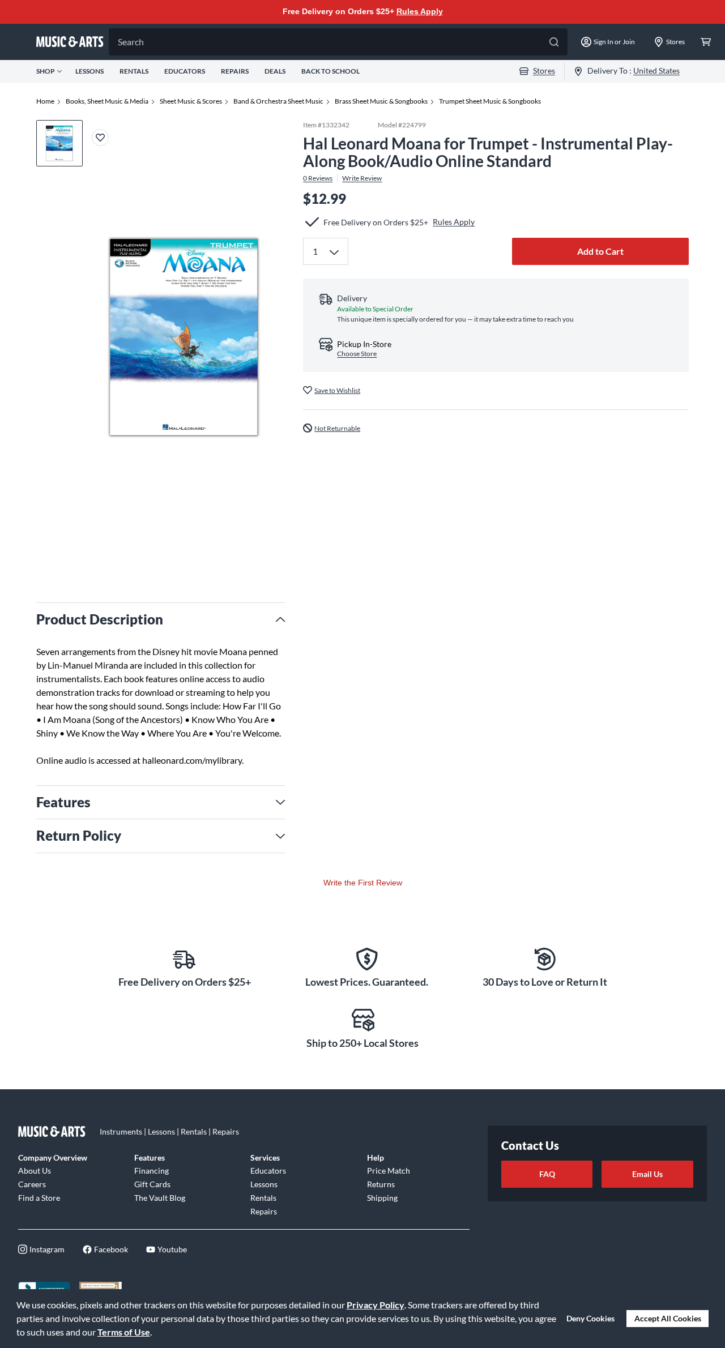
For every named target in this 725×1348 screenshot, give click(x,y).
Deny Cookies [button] (590, 1318)
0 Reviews (317, 178)
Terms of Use (123, 1331)
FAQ (547, 1174)
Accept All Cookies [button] (667, 1318)
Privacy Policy (375, 1304)
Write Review (362, 178)
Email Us (647, 1174)
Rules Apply (419, 11)
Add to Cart (600, 251)
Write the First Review (362, 882)
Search (131, 41)
